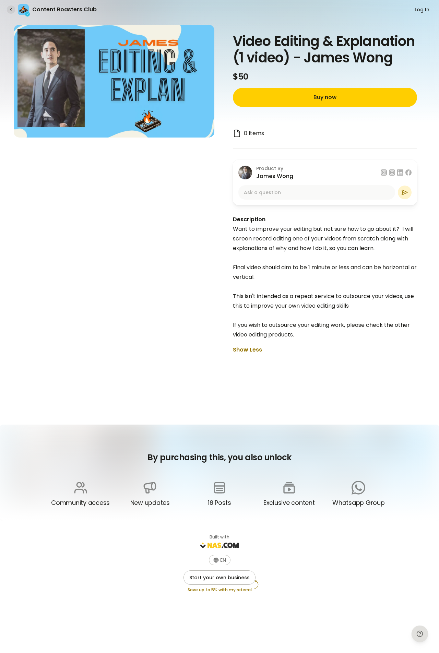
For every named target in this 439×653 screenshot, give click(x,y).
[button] (219, 560)
